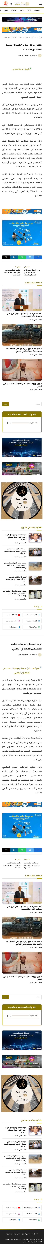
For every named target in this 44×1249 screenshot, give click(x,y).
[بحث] (11, 3)
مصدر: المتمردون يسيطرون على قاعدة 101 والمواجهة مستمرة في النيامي (24, 350)
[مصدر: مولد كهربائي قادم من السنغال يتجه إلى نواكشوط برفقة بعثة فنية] (35, 566)
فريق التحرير (26, 1233)
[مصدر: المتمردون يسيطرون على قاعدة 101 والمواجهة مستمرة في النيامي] (22, 335)
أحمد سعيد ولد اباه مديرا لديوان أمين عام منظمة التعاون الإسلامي (24, 315)
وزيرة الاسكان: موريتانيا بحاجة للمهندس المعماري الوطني (32, 273)
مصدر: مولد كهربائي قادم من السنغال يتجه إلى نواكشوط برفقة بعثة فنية (15, 565)
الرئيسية (37, 10)
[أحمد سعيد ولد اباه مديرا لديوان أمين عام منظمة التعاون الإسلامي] (22, 300)
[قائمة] (40, 3)
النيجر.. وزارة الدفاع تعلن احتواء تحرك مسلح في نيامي (22, 385)
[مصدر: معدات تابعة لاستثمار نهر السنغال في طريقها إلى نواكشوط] (35, 594)
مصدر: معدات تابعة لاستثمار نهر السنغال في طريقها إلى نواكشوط (15, 593)
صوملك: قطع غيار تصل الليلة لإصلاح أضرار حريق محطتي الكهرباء (16, 537)
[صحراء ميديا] (22, 4)
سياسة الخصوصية (28, 1241)
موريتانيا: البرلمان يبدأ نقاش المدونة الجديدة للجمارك (32, 865)
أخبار (29, 10)
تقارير (6, 10)
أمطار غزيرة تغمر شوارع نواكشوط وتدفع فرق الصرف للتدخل (16, 579)
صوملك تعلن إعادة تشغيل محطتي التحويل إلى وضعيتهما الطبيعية (15, 551)
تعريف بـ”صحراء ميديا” (13, 1233)
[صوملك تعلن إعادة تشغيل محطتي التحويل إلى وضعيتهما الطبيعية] (35, 552)
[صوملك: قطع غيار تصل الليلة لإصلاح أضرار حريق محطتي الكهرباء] (35, 537)
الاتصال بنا (35, 1233)
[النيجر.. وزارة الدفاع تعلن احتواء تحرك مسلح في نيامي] (22, 370)
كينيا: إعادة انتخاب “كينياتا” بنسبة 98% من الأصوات (11, 865)
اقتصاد (22, 10)
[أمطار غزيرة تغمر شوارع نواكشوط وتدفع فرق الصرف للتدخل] (35, 580)
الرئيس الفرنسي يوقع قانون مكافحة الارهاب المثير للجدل (12, 273)
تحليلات (13, 10)
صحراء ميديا (33, 55)
